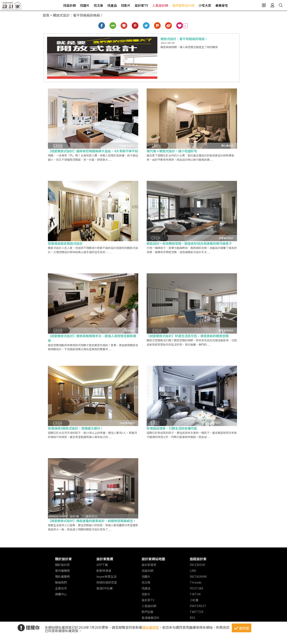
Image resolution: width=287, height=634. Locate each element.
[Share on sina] (168, 25)
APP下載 (102, 565)
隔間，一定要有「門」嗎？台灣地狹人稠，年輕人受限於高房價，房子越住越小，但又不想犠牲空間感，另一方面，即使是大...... (93, 157)
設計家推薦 (104, 558)
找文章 (98, 5)
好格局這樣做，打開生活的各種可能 (172, 428)
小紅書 (194, 600)
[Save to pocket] (124, 25)
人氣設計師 (160, 5)
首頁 (46, 15)
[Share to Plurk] (157, 25)
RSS (192, 618)
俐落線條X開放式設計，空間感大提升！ (75, 428)
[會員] (272, 5)
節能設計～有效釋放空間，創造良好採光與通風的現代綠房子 (189, 243)
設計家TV (141, 5)
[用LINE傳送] (112, 25)
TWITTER (196, 612)
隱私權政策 (150, 627)
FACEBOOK (197, 565)
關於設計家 (63, 558)
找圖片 (85, 5)
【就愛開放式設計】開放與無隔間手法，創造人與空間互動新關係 (92, 338)
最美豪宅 (221, 5)
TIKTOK (195, 594)
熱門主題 (147, 612)
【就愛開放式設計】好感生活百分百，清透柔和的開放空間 (188, 336)
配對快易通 (103, 570)
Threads (195, 582)
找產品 (112, 5)
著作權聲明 (62, 570)
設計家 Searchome (11, 7)
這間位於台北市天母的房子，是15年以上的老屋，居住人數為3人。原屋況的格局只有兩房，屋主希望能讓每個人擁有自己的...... (92, 435)
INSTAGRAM (198, 576)
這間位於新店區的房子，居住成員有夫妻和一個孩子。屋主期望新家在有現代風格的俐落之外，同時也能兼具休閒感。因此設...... (192, 435)
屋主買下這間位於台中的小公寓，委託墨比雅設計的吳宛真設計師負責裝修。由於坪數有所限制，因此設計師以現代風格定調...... (190, 157)
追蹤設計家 (198, 558)
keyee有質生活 (106, 576)
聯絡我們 (61, 582)
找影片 (125, 5)
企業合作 (61, 588)
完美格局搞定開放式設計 (65, 243)
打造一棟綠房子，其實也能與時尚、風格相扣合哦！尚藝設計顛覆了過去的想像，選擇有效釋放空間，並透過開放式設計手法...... (192, 250)
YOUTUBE (197, 588)
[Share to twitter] (146, 25)
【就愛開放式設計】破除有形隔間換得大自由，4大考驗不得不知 (93, 151)
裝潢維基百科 (150, 618)
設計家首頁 (149, 565)
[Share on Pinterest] (135, 25)
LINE (193, 570)
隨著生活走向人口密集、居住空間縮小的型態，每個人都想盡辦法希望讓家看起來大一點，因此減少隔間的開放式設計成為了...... (93, 527)
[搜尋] (281, 5)
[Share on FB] (101, 25)
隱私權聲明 (62, 576)
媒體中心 (61, 594)
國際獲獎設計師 (183, 5)
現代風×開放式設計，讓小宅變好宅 (172, 151)
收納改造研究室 (106, 582)
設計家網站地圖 (153, 558)
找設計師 (69, 5)
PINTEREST (198, 606)
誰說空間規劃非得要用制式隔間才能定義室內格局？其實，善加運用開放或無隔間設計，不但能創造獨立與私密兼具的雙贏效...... (93, 347)
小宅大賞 (205, 5)
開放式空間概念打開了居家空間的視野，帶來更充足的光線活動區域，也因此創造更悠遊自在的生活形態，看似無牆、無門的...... (192, 342)
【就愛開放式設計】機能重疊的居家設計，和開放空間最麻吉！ (92, 520)
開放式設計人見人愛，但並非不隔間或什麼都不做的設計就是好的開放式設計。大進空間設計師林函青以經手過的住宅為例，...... (93, 250)
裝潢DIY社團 (104, 588)
